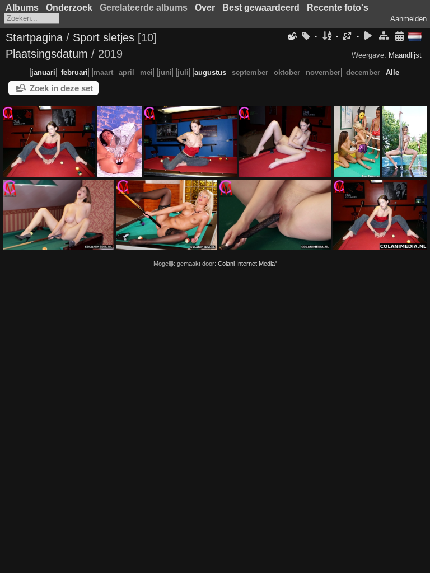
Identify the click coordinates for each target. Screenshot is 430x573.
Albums (22, 7)
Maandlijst (405, 55)
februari (74, 72)
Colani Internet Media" (247, 263)
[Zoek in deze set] (292, 36)
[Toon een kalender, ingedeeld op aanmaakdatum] (399, 37)
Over (205, 7)
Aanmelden (408, 19)
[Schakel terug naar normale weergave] (383, 37)
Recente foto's (337, 7)
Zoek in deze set (61, 88)
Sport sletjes (103, 37)
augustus (210, 72)
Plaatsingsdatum (47, 54)
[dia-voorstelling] (368, 37)
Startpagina (34, 37)
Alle (392, 72)
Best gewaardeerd (261, 7)
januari (43, 72)
